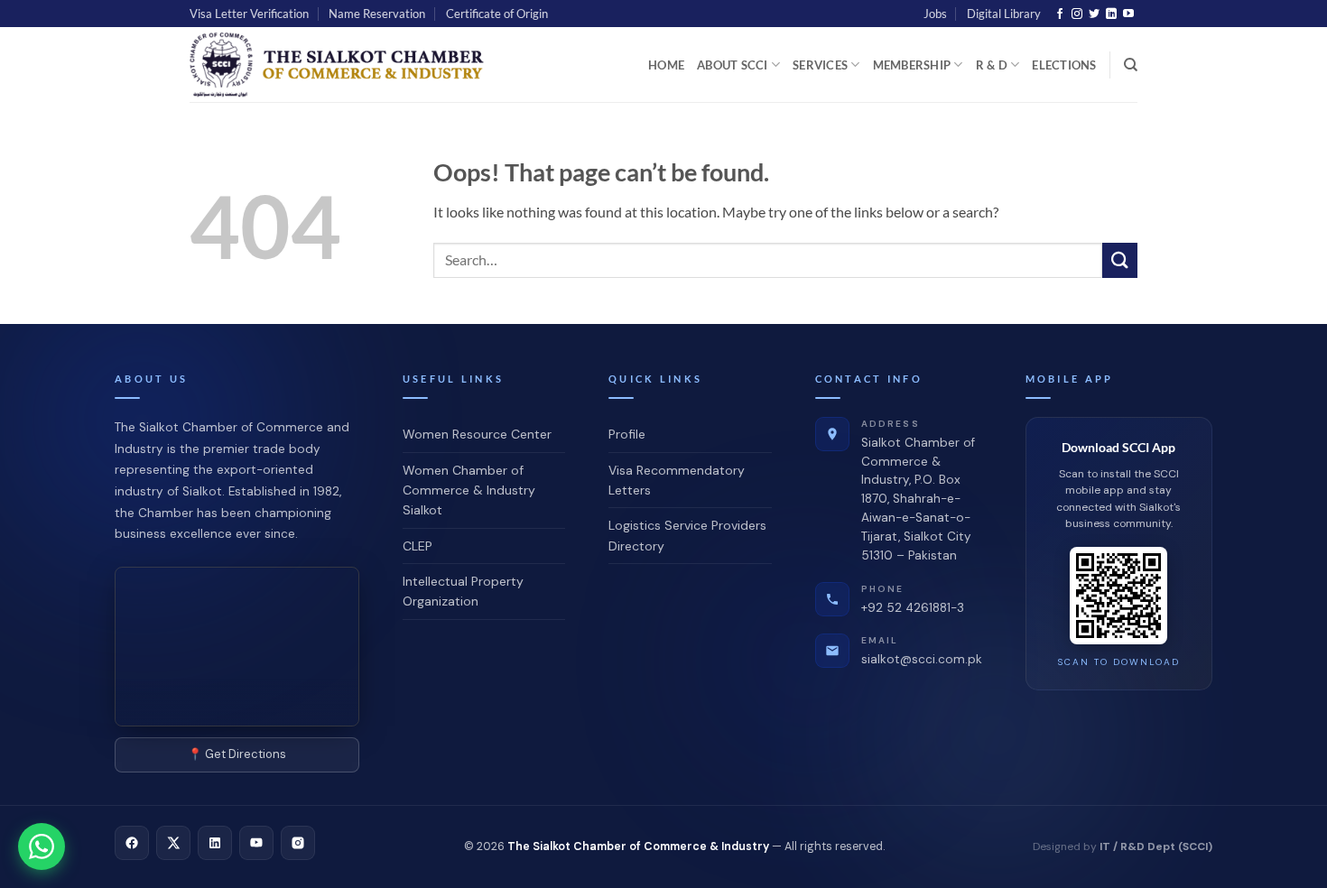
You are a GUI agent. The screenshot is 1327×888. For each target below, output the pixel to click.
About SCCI (732, 65)
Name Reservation (377, 13)
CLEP (417, 546)
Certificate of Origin (497, 13)
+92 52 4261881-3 (912, 599)
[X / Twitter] (173, 843)
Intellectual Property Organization (463, 591)
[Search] (1130, 65)
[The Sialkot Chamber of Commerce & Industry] (342, 64)
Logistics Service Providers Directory (687, 535)
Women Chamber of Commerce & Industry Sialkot (469, 490)
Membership (912, 65)
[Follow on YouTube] (1128, 14)
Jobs (935, 13)
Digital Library (1004, 13)
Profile (626, 434)
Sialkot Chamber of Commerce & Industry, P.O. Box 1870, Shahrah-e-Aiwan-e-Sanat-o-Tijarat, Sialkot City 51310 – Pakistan (918, 490)
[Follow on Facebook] (1059, 14)
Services (820, 65)
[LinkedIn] (215, 843)
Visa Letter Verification (249, 13)
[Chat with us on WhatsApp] (41, 846)
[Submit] (1119, 260)
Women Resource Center (477, 434)
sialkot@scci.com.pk (921, 650)
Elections (1064, 65)
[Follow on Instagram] (1077, 14)
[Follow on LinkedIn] (1111, 14)
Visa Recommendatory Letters (676, 480)
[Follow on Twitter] (1094, 14)
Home (666, 65)
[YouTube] (256, 843)
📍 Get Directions (237, 754)
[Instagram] (298, 843)
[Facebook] (132, 843)
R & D (991, 65)
